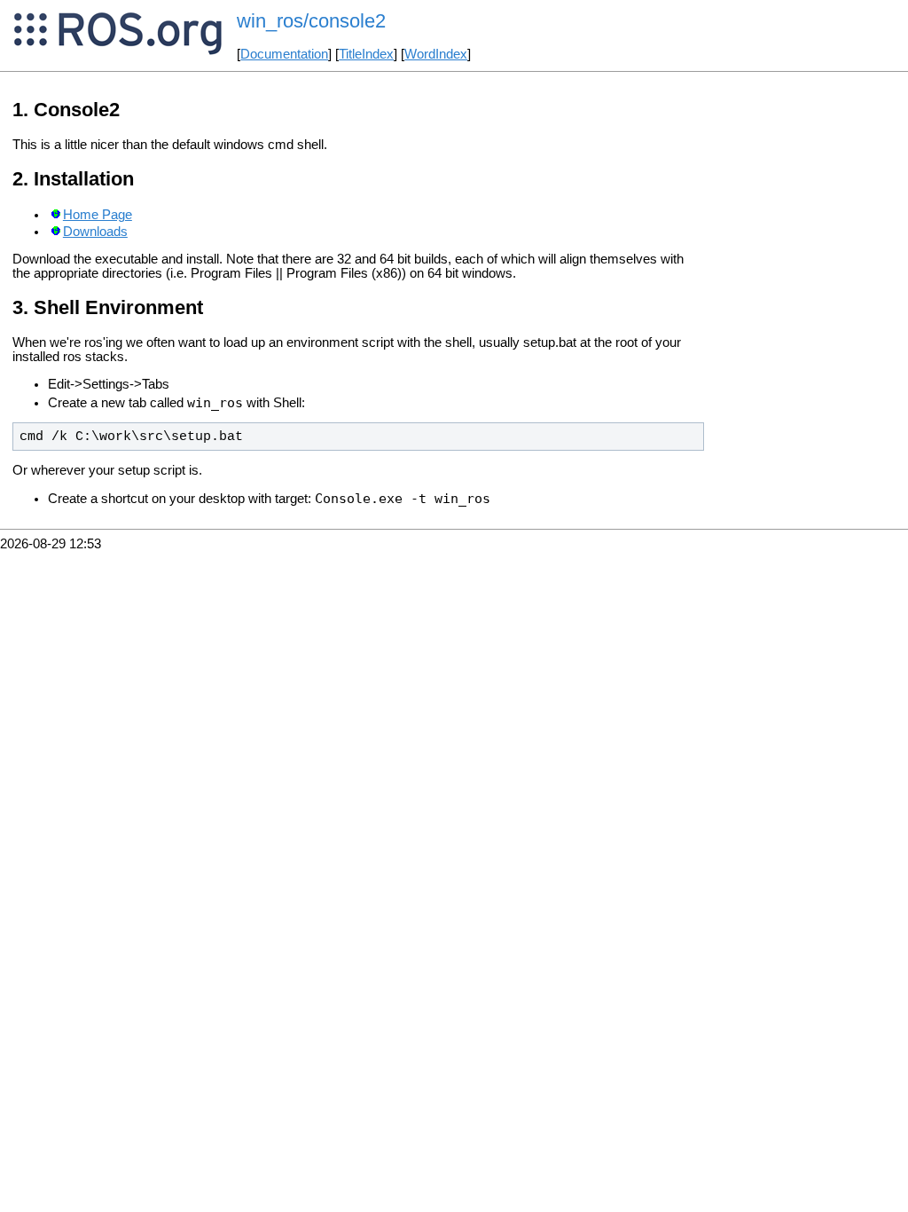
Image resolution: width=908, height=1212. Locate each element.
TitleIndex (366, 54)
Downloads (95, 231)
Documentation (284, 54)
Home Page (97, 215)
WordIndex (435, 54)
